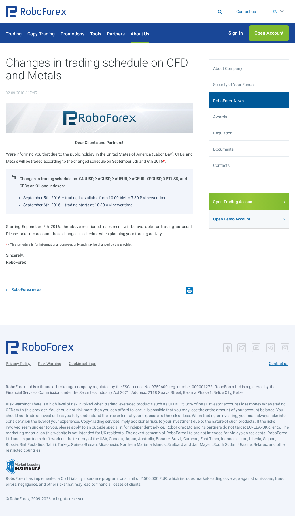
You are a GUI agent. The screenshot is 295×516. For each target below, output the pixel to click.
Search (130, 11)
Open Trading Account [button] (233, 201)
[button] (36, 11)
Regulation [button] (222, 133)
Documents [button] (223, 149)
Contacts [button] (221, 165)
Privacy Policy (18, 363)
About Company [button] (227, 68)
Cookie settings (82, 363)
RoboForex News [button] (228, 100)
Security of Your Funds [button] (233, 84)
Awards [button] (220, 117)
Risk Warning (49, 363)
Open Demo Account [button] (231, 219)
